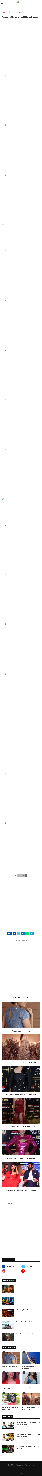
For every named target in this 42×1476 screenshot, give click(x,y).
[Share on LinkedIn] (23, 933)
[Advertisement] (21, 906)
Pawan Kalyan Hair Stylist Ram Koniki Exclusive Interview (28, 1435)
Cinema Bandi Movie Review (25, 1322)
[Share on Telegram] (32, 933)
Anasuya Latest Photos (21, 1031)
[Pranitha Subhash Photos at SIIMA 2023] (21, 1047)
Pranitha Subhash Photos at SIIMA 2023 (21, 1062)
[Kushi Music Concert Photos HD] (31, 1358)
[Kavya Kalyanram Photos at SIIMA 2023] (21, 1079)
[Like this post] (10, 933)
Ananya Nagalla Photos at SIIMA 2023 (21, 1126)
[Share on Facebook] (14, 933)
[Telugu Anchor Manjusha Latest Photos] (11, 1399)
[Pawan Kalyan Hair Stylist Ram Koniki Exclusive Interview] (8, 1437)
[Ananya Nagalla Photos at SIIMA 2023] (21, 1111)
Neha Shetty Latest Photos (31, 1387)
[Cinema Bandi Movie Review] (8, 1325)
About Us (10, 1465)
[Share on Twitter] (18, 933)
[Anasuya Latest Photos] (21, 1015)
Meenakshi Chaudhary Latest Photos (9, 1388)
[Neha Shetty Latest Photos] (31, 1378)
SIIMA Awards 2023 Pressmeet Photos (21, 1190)
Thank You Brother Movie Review (26, 1334)
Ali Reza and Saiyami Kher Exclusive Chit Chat (27, 1447)
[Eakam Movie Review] (8, 1289)
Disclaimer (19, 1465)
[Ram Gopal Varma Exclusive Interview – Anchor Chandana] (8, 1425)
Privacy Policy (30, 1465)
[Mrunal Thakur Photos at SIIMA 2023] (21, 1142)
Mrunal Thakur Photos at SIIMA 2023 (21, 1158)
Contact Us (21, 1469)
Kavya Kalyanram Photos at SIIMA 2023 (21, 1094)
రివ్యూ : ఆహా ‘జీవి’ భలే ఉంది (22, 1298)
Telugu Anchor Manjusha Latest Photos (10, 1408)
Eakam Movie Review (22, 1286)
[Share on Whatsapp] (27, 933)
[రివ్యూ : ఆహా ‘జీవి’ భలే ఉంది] (8, 1301)
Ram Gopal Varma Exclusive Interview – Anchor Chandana (28, 1423)
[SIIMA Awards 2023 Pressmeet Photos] (21, 1174)
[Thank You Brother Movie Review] (8, 1337)
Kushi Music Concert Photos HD (29, 1367)
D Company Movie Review (24, 1310)
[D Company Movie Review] (8, 1313)
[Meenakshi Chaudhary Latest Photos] (11, 1378)
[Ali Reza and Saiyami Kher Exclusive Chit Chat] (8, 1449)
